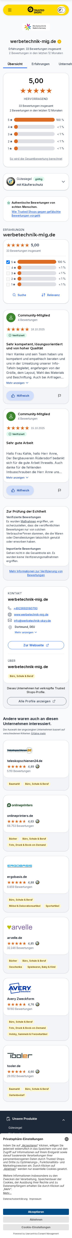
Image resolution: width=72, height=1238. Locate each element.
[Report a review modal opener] (59, 396)
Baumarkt (14, 783)
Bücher (13, 838)
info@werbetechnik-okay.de (32, 620)
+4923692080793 (25, 608)
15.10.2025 (38, 428)
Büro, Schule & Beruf (21, 676)
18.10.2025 (38, 329)
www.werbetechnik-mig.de (31, 614)
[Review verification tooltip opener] (59, 41)
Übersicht (15, 64)
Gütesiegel (15, 1127)
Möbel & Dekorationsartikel (24, 905)
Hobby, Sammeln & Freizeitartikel (28, 1034)
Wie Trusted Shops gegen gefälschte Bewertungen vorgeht (36, 213)
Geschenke (15, 966)
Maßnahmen (28, 521)
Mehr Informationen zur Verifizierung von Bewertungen (36, 573)
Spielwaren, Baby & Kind (41, 966)
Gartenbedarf (16, 1095)
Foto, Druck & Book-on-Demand (27, 844)
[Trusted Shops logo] (36, 10)
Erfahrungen (41, 64)
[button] (9, 10)
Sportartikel (52, 905)
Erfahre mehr (38, 733)
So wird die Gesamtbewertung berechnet (36, 158)
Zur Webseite (33, 645)
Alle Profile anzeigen (34, 701)
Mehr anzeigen (24, 632)
